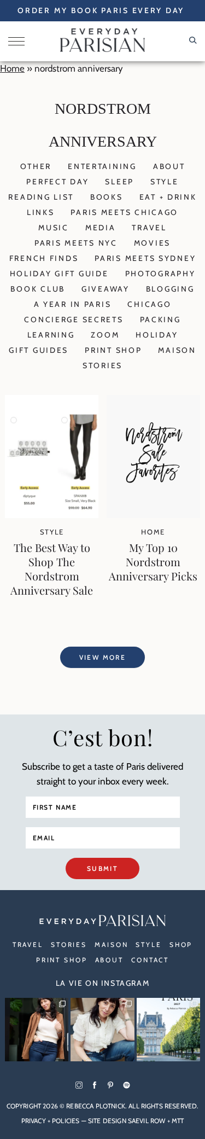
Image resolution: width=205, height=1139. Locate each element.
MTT (178, 1121)
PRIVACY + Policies (50, 1121)
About (169, 166)
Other (36, 166)
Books (106, 197)
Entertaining (102, 166)
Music (53, 228)
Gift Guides (38, 350)
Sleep (119, 182)
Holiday (157, 335)
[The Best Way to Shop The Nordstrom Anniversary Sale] (51, 514)
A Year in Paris (73, 304)
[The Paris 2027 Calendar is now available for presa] (168, 1029)
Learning (51, 335)
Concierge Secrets (73, 319)
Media (100, 228)
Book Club (37, 289)
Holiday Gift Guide (59, 273)
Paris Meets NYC (76, 243)
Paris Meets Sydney (145, 258)
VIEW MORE (102, 657)
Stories (102, 365)
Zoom (105, 335)
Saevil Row (147, 1121)
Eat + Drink (168, 197)
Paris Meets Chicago (124, 212)
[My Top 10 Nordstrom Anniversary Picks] (153, 514)
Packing (160, 319)
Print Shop (113, 350)
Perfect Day (57, 182)
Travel (149, 228)
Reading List (41, 197)
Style (164, 182)
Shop (181, 944)
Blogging (170, 289)
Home (12, 68)
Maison (177, 350)
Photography (160, 273)
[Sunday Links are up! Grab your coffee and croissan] (102, 1029)
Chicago (149, 304)
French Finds (44, 258)
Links (41, 212)
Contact (150, 960)
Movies (152, 243)
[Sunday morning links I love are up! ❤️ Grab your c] (36, 1029)
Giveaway (105, 289)
